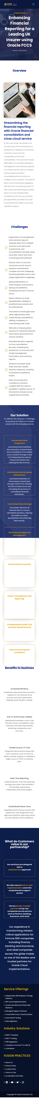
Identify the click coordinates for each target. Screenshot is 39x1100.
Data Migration (11, 1021)
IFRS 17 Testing (11, 1038)
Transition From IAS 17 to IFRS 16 (17, 1045)
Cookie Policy (10, 1069)
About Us (9, 1062)
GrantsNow (9, 1048)
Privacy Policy (10, 1066)
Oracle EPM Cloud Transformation (18, 1014)
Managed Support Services (16, 1011)
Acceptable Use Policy (14, 1076)
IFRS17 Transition (11, 1035)
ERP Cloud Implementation (15, 1002)
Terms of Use (10, 1072)
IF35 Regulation (11, 1042)
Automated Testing (13, 1018)
